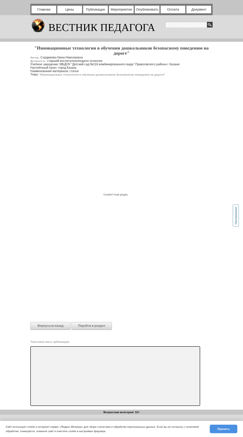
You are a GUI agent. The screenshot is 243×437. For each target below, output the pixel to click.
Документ (198, 9)
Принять (223, 429)
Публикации (95, 9)
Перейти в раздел (91, 325)
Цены (69, 9)
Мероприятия (121, 9)
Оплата (173, 9)
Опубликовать (147, 9)
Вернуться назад (50, 325)
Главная (43, 9)
